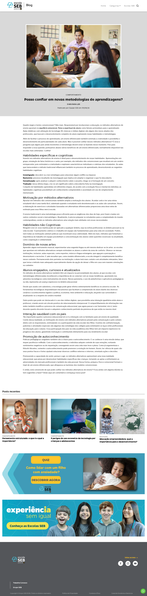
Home (103, 6)
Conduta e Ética (94, 593)
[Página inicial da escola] (18, 560)
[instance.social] (120, 563)
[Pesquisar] (137, 5)
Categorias (114, 6)
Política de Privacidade (70, 593)
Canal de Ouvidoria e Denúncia (122, 593)
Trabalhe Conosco (20, 583)
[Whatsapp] (143, 591)
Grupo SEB (17, 587)
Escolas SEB (129, 6)
